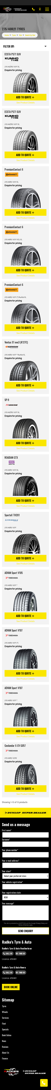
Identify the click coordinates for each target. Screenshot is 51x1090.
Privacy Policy (40, 923)
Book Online (6, 1035)
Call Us (9, 953)
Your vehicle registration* (12, 882)
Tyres (4, 1006)
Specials (5, 1029)
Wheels (5, 1012)
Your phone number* (10, 850)
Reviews (5, 1046)
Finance (5, 1058)
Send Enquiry (25, 931)
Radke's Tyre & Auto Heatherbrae (17, 948)
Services (5, 1017)
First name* (6, 830)
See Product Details (25, 102)
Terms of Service (23, 925)
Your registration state (11, 892)
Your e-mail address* (10, 860)
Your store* (6, 871)
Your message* (8, 903)
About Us (5, 1052)
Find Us (21, 953)
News (4, 1041)
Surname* (6, 839)
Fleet (4, 1023)
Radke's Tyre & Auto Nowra (14, 967)
